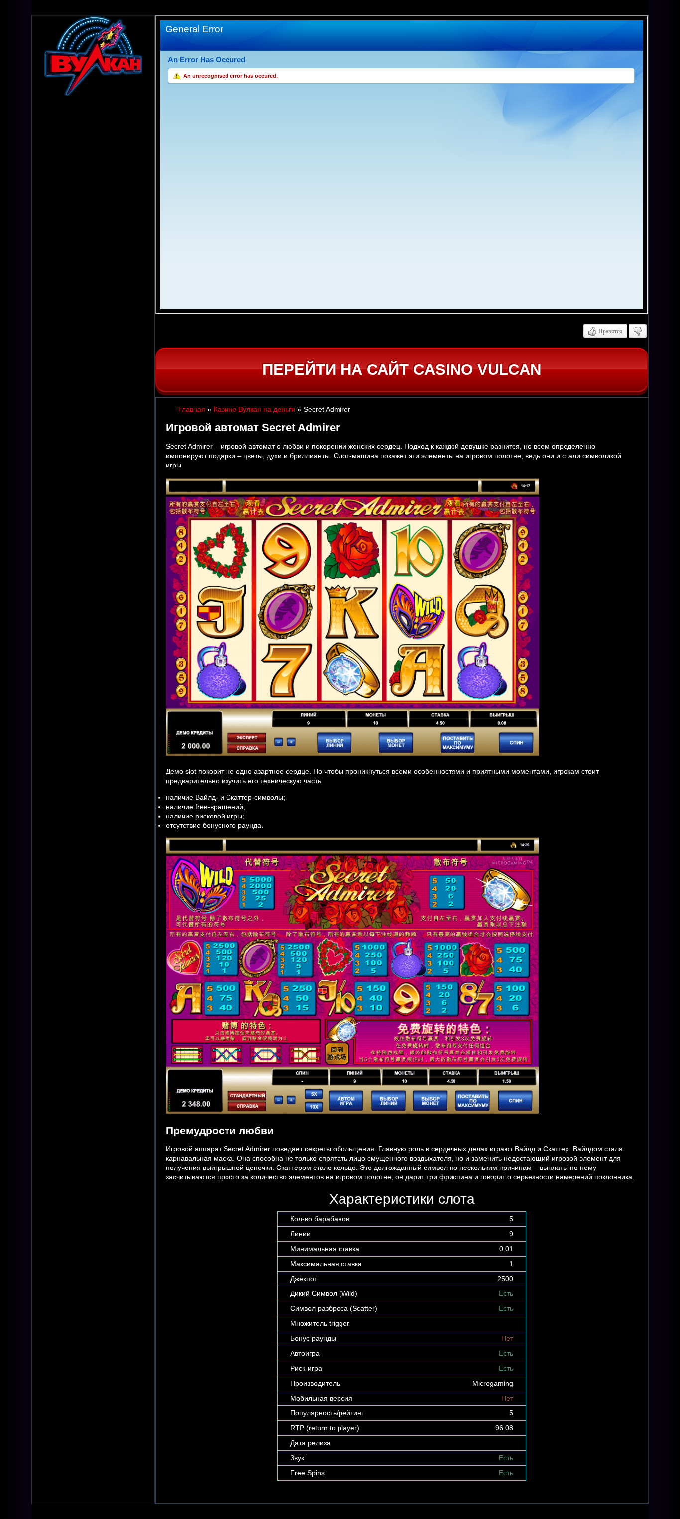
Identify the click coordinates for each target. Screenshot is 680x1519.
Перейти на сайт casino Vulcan (401, 369)
